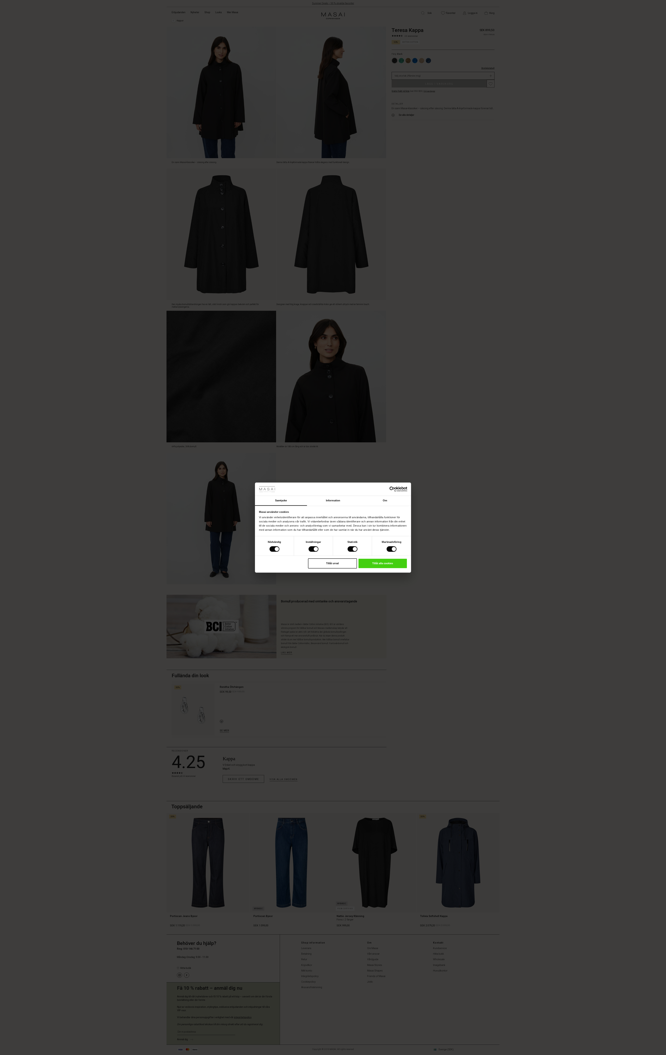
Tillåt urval (332, 563)
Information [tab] (333, 500)
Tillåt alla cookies (382, 563)
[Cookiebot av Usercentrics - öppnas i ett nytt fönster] (392, 489)
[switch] (313, 549)
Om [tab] (385, 500)
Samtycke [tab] (281, 500)
